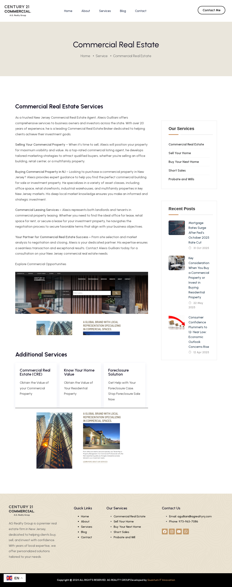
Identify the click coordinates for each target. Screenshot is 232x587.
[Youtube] (179, 531)
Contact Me (211, 10)
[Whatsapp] (186, 531)
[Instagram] (172, 531)
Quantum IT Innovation (161, 580)
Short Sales (177, 170)
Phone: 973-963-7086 (183, 521)
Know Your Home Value (79, 372)
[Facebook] (165, 531)
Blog (123, 11)
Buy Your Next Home (184, 162)
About (85, 11)
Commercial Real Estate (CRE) (35, 372)
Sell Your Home (180, 153)
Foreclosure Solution (118, 372)
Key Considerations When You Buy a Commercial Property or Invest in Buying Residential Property (199, 277)
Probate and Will (124, 537)
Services (105, 11)
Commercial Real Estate (186, 144)
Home (68, 11)
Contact (140, 11)
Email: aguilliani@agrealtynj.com (190, 516)
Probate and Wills (181, 179)
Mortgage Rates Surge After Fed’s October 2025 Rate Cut (198, 232)
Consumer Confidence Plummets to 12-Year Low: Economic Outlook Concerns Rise (198, 332)
